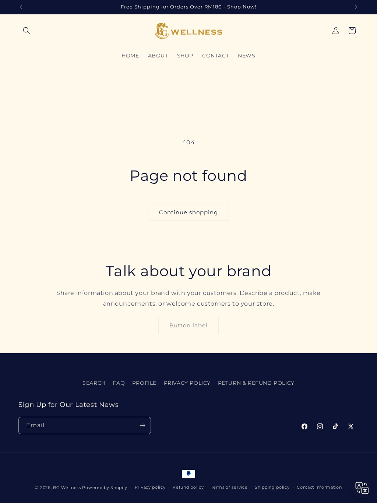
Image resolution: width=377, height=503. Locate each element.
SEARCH (94, 383)
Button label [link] (188, 325)
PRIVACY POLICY (187, 383)
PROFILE (144, 383)
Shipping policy (272, 487)
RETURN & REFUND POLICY (256, 383)
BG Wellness (67, 487)
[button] (26, 30)
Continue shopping (188, 212)
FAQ (119, 383)
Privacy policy (150, 487)
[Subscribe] (142, 425)
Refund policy (188, 487)
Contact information (319, 487)
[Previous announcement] (21, 7)
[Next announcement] (356, 7)
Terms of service (229, 487)
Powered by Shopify (104, 487)
